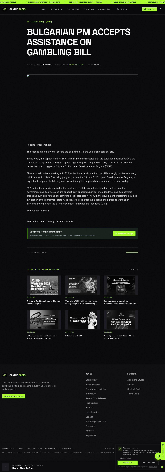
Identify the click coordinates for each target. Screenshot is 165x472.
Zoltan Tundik (44, 65)
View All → (133, 269)
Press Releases (93, 384)
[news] (49, 22)
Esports (89, 407)
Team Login (133, 393)
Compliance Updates (96, 389)
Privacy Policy (8, 448)
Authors (90, 430)
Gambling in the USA (96, 421)
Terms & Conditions (26, 448)
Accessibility (68, 448)
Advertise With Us (15, 396)
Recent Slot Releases (96, 398)
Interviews (73, 9)
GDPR (40, 448)
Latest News (56, 9)
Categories (104, 9)
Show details (125, 458)
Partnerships (92, 403)
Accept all (127, 463)
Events (123, 9)
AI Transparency (52, 448)
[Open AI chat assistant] (158, 456)
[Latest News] (37, 22)
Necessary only (148, 463)
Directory (88, 9)
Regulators (91, 435)
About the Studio (135, 380)
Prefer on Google (125, 233)
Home (43, 9)
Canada (89, 417)
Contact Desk (134, 389)
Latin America (92, 412)
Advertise (151, 9)
